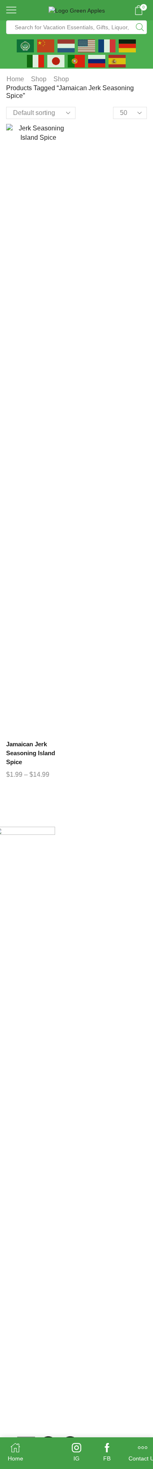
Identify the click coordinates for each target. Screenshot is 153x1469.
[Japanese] (56, 60)
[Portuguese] (77, 60)
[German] (128, 45)
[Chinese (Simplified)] (46, 45)
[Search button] (139, 27)
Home (15, 79)
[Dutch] (66, 45)
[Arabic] (26, 45)
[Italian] (36, 60)
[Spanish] (117, 60)
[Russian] (97, 60)
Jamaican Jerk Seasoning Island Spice (30, 753)
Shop (39, 79)
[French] (107, 45)
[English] (87, 45)
